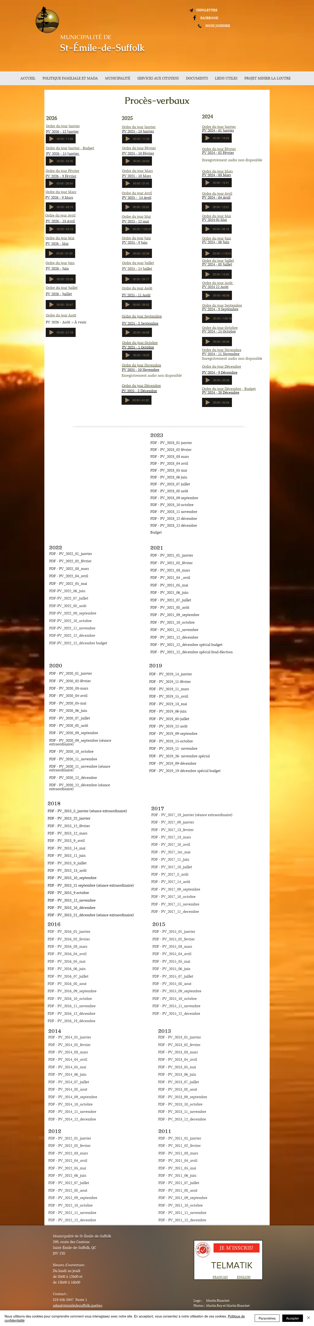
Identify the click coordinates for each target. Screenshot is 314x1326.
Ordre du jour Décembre (221, 366)
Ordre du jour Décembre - (223, 388)
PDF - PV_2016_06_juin (67, 968)
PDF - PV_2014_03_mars (68, 1052)
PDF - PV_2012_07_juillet (68, 1182)
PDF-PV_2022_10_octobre (70, 620)
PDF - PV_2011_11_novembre (182, 1212)
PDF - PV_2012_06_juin (67, 1175)
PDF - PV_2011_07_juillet (178, 1182)
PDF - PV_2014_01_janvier (69, 1037)
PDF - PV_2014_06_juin (67, 1074)
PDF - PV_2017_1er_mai (171, 852)
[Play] (51, 138)
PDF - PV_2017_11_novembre (175, 904)
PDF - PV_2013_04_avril (177, 1059)
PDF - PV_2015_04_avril (171, 953)
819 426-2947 (63, 1299)
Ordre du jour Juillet (138, 263)
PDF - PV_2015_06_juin (171, 968)
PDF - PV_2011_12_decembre (182, 1220)
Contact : (60, 1294)
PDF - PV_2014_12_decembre (72, 1119)
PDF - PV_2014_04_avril (67, 1059)
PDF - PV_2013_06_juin (177, 1074)
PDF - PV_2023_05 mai (169, 470)
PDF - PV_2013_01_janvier (179, 1037)
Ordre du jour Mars (137, 170)
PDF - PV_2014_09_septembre (72, 1097)
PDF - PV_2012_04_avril (67, 1160)
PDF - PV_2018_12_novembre (72, 900)
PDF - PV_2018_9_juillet (67, 863)
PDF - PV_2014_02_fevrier (69, 1044)
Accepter (292, 1318)
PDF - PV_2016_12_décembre (71, 1013)
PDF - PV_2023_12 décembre (173, 518)
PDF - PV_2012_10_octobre (70, 1205)
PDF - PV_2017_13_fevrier (172, 829)
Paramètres (267, 1318)
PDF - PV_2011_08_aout (177, 1190)
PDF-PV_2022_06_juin (67, 591)
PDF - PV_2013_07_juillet (178, 1082)
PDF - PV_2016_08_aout (67, 983)
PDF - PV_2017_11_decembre (175, 911)
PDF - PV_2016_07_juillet (68, 976)
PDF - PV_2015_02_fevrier (173, 939)
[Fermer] (308, 1318)
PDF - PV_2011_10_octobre (180, 1205)
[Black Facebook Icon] (194, 18)
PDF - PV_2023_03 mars (170, 456)
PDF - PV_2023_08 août (169, 491)
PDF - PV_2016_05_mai (67, 961)
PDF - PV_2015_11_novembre (176, 1006)
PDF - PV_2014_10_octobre (70, 1104)
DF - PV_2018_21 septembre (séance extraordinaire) (92, 885)
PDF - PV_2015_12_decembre (176, 1013)
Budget (250, 388)
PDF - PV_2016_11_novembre (72, 1006)
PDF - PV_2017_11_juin (170, 859)
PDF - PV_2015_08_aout (171, 983)
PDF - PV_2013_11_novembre (182, 1111)
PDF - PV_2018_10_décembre (72, 907)
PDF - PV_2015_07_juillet (172, 976)
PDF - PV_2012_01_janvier (69, 1138)
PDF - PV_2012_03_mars (68, 1153)
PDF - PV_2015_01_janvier (173, 931)
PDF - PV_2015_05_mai (171, 961)
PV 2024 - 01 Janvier (218, 130)
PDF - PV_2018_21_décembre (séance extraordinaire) (91, 915)
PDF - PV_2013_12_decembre (182, 1119)
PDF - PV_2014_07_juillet (68, 1082)
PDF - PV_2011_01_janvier (179, 1138)
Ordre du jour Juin (136, 238)
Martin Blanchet (217, 1300)
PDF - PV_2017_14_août (170, 881)
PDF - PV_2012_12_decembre (72, 1220)
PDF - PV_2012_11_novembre (72, 1212)
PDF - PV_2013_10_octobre (180, 1104)
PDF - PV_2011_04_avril (177, 1160)
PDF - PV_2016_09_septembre (72, 991)
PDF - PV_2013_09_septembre (182, 1097)
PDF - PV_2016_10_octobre (70, 998)
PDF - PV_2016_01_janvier (69, 931)
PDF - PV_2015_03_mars (172, 946)
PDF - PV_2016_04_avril (67, 953)
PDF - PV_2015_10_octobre (174, 998)
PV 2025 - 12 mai (135, 221)
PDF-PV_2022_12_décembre (72, 635)
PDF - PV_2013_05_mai (177, 1067)
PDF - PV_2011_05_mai (177, 1168)
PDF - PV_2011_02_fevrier (179, 1145)
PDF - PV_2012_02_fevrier (69, 1145)
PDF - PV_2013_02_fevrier (179, 1044)
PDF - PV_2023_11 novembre (174, 511)
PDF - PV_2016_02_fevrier (69, 939)
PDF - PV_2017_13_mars (171, 837)
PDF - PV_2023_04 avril (169, 463)
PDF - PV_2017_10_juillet (171, 867)
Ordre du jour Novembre (221, 350)
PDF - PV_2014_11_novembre (72, 1111)
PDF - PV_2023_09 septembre (174, 497)
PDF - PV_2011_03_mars (178, 1153)
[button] (119, 78)
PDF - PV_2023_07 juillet (170, 484)
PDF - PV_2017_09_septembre (175, 889)
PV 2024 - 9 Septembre (220, 309)
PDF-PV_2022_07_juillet (68, 598)
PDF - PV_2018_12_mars (68, 833)
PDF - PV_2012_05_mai (67, 1168)
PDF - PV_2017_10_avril (171, 844)
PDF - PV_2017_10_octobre (173, 896)
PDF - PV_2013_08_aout (177, 1089)
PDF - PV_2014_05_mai (67, 1067)
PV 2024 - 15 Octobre (219, 331)
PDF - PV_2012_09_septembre (72, 1197)
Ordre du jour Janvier (219, 126)
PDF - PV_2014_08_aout (67, 1089)
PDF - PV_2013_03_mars (178, 1052)
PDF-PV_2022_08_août (67, 605)
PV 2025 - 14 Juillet (137, 268)
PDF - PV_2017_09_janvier (173, 822)
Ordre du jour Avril (137, 193)
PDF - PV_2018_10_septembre (72, 877)
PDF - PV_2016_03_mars (67, 946)
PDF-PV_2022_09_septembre (72, 613)
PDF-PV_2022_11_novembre (72, 628)
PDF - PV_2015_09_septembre (176, 991)
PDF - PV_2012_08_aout (67, 1190)
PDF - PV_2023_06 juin (168, 477)
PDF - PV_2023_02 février (170, 449)
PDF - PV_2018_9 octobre (68, 892)
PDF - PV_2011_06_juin (177, 1175)
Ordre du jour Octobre (220, 327)
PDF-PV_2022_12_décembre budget (78, 643)
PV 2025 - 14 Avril (136, 197)
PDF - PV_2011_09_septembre (182, 1197)
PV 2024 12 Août (215, 286)
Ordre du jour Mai (136, 216)
